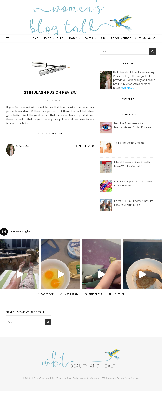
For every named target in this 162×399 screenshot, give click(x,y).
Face (47, 38)
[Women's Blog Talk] (81, 22)
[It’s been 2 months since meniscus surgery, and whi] (19, 274)
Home (34, 38)
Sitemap (135, 378)
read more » (127, 88)
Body (73, 38)
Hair (102, 38)
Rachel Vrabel (22, 145)
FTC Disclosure (109, 378)
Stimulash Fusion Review (50, 92)
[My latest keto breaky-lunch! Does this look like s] (60, 274)
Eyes (60, 38)
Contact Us (95, 378)
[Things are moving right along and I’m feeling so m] (101, 274)
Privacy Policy (123, 378)
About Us (84, 378)
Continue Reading (50, 133)
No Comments (57, 100)
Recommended (121, 38)
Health (88, 38)
